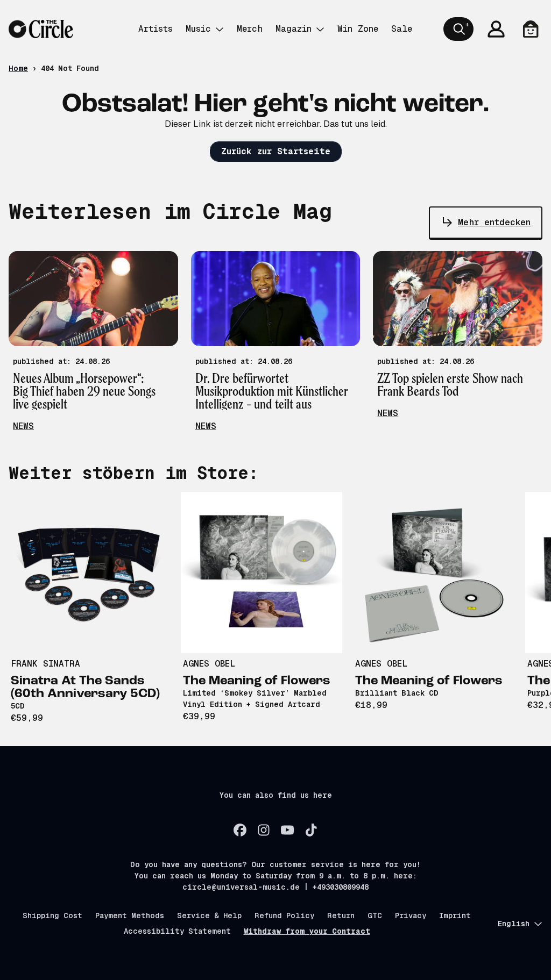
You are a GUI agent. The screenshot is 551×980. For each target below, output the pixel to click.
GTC (375, 915)
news (23, 426)
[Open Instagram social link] (264, 830)
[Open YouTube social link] (287, 830)
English (513, 923)
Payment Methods (129, 915)
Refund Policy (284, 915)
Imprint (455, 915)
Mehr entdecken (494, 222)
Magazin (294, 29)
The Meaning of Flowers (256, 681)
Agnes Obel (209, 664)
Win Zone (357, 29)
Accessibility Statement (177, 931)
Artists (155, 29)
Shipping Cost (52, 915)
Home (18, 68)
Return (341, 915)
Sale (401, 29)
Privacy (410, 915)
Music (198, 29)
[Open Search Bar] (458, 29)
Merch (250, 29)
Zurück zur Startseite (275, 151)
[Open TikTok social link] (311, 830)
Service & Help (209, 915)
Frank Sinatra (45, 664)
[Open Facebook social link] (240, 830)
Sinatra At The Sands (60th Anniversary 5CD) (85, 687)
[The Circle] (41, 29)
